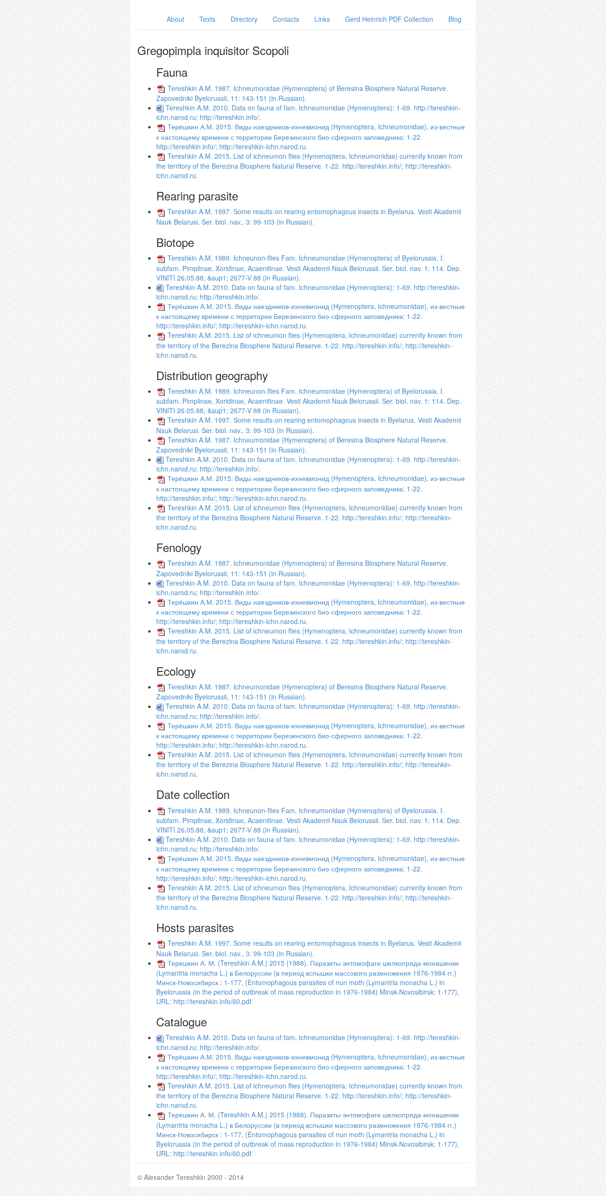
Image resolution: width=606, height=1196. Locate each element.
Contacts (286, 19)
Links (322, 19)
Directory (244, 19)
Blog (455, 19)
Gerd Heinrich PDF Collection (389, 19)
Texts (207, 19)
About (175, 19)
